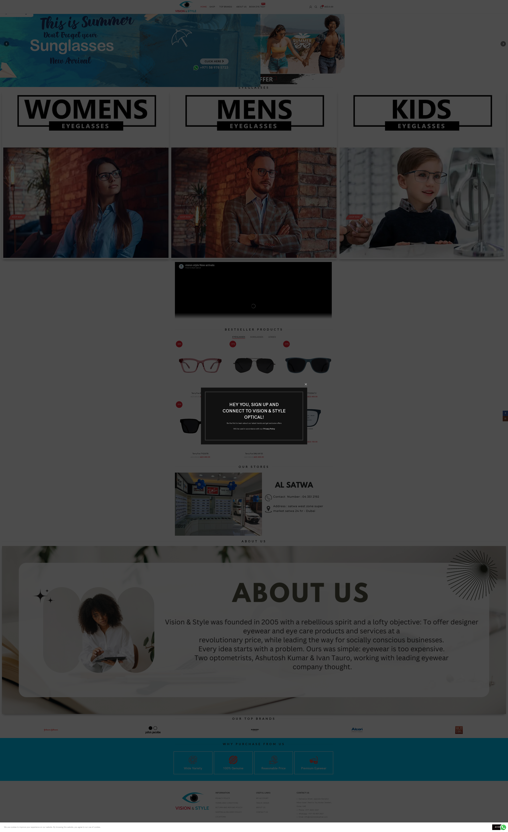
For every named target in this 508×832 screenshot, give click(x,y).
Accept (498, 827)
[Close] (306, 384)
